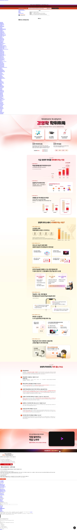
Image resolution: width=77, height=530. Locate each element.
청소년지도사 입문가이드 (3, 61)
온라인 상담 (1, 499)
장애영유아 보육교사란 (3, 45)
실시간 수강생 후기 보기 (55, 8)
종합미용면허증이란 (2, 78)
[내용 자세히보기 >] (7, 459)
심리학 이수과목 (2, 74)
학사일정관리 (1, 100)
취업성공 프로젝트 (2, 485)
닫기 (1, 517)
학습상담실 (1, 93)
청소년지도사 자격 (2, 58)
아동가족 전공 (2, 41)
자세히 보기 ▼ (2, 5)
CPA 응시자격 (1, 81)
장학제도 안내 (2, 493)
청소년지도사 (1, 56)
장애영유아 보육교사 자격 (3, 46)
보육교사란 (1, 37)
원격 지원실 (1, 94)
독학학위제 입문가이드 (3, 29)
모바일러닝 (1, 92)
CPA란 (1, 80)
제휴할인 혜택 (2, 90)
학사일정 (1, 89)
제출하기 (1, 529)
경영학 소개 (1, 69)
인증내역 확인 (2, 482)
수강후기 (1, 110)
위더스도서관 (1, 102)
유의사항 (1, 60)
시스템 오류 (2, 525)
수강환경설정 (1, 98)
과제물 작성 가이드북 (2, 490)
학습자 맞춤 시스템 (2, 489)
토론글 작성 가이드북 (2, 491)
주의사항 (1, 27)
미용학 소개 (1, 76)
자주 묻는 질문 (2, 91)
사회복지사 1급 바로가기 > (21, 10)
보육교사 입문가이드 (2, 43)
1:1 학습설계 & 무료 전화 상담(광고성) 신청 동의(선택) (8, 461)
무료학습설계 (1, 113)
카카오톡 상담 (2, 501)
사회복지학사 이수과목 (3, 34)
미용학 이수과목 (2, 77)
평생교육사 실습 (2, 55)
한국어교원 (1, 62)
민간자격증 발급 (2, 104)
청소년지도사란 (2, 57)
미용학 (1, 75)
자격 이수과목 (2, 82)
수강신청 (1, 109)
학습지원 (1, 88)
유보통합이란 (1, 42)
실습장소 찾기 (2, 108)
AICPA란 (1, 84)
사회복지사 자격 (2, 31)
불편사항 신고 (2, 511)
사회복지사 (1, 30)
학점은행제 (1, 22)
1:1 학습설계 (1, 497)
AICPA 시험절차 (2, 86)
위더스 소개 (1, 483)
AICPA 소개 (1, 85)
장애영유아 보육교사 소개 (3, 47)
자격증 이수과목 (2, 39)
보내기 (1, 505)
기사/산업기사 (2, 87)
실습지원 (1, 106)
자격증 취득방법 (2, 54)
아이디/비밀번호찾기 (21, 13)
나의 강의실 (1, 96)
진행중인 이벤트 (2, 112)
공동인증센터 (1, 95)
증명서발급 (1, 103)
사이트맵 (1, 510)
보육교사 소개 (2, 40)
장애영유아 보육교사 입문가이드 (4, 49)
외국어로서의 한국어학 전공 (3, 67)
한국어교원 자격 (2, 63)
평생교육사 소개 (2, 53)
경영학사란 (1, 68)
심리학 (1, 72)
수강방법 (1, 25)
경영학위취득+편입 (2, 71)
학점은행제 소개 (2, 26)
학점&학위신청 (2, 23)
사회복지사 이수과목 (2, 33)
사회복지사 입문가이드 (3, 35)
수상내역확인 (2, 480)
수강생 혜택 (1, 105)
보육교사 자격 (2, 38)
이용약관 (1, 507)
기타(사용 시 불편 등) (3, 526)
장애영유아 (1, 44)
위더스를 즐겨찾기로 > (21, 9)
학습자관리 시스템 (2, 484)
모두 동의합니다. (5, 459)
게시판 (1, 101)
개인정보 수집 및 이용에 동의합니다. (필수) (6, 460)
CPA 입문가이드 (2, 83)
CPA (0, 79)
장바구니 (19, 12)
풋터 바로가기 (6, 0)
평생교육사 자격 (2, 51)
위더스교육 (1, 506)
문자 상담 (1, 500)
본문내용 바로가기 (2, 0)
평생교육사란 (1, 50)
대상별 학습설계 (2, 24)
